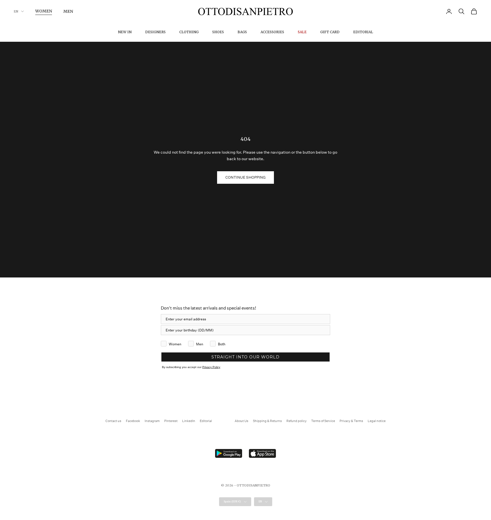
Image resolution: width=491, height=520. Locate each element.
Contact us (113, 421)
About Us (241, 421)
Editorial (363, 32)
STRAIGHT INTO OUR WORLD (245, 357)
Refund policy (296, 421)
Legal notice (377, 421)
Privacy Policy (211, 367)
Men (68, 11)
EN (16, 11)
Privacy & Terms (351, 421)
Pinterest (171, 421)
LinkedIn (188, 421)
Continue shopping (245, 177)
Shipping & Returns (267, 421)
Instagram (152, 421)
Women (43, 11)
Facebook (133, 421)
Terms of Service (323, 421)
